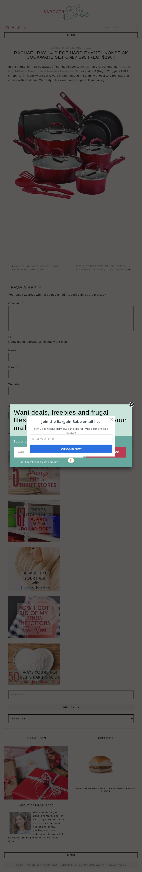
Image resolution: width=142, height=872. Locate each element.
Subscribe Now (71, 448)
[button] (70, 421)
